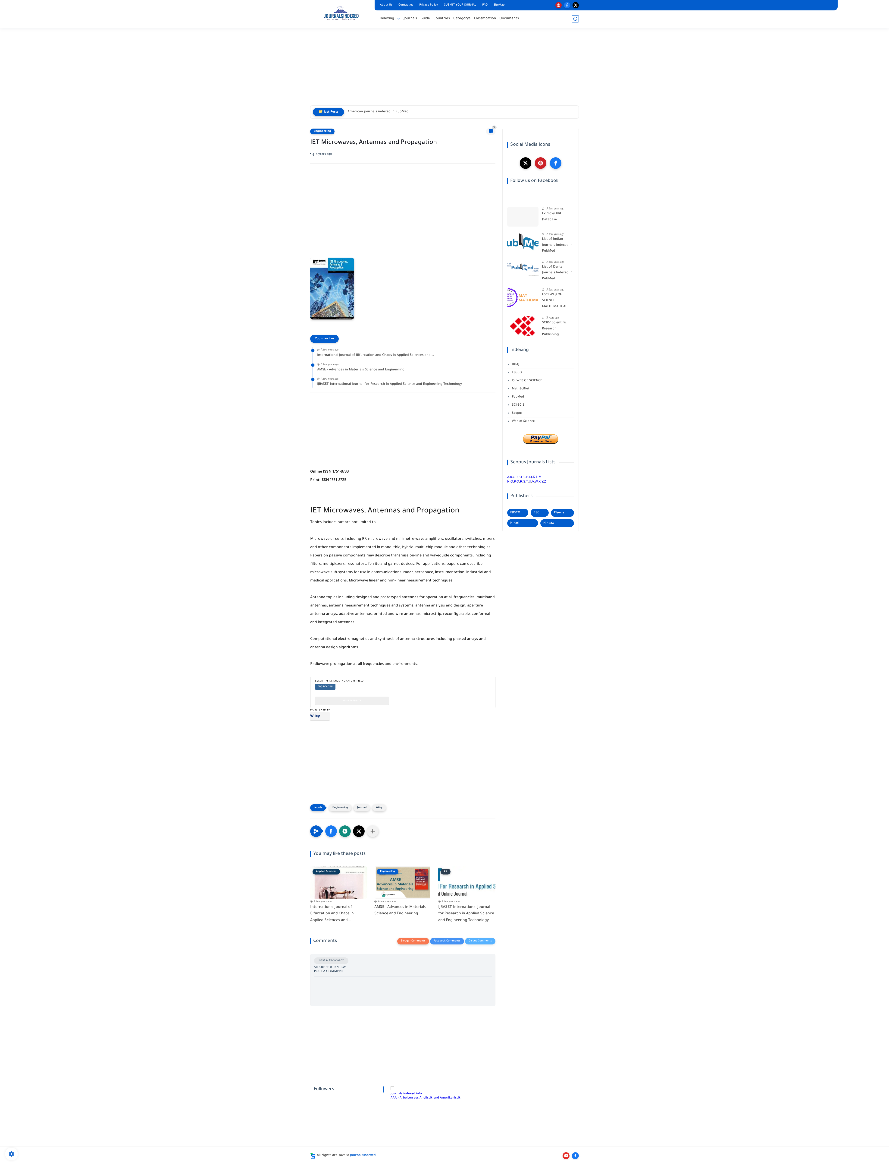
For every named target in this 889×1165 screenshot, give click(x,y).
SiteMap (499, 5)
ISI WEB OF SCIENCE (526, 380)
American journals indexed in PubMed (378, 112)
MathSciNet (520, 389)
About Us (386, 5)
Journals (410, 19)
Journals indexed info (406, 1094)
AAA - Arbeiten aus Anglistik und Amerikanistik (425, 1098)
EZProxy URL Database (552, 217)
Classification (485, 19)
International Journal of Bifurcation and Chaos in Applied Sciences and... (375, 355)
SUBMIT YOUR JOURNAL (460, 5)
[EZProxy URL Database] (522, 217)
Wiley (315, 716)
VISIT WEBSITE (352, 701)
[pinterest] (558, 5)
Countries (441, 19)
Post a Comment (331, 960)
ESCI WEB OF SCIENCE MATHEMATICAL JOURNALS (554, 301)
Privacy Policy (428, 5)
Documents (509, 19)
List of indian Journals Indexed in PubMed (557, 245)
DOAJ (515, 364)
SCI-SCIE (517, 405)
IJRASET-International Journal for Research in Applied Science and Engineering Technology (389, 384)
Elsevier (560, 513)
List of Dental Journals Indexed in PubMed (557, 273)
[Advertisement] (444, 69)
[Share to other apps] (373, 831)
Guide (425, 19)
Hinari (514, 523)
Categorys (461, 19)
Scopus (516, 413)
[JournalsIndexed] (341, 13)
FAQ (485, 5)
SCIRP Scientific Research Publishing (554, 329)
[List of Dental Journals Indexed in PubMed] (522, 270)
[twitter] (576, 5)
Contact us (405, 5)
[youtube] (566, 1155)
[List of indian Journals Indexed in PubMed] (522, 242)
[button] (331, 831)
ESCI (537, 513)
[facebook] (567, 5)
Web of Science (523, 421)
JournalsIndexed (363, 1155)
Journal (361, 807)
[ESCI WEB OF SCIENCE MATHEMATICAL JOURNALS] (522, 298)
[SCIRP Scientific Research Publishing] (522, 326)
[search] (575, 18)
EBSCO (516, 372)
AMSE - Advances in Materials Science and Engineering (360, 370)
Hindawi (549, 523)
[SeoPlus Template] (313, 1155)
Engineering (322, 131)
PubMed (517, 397)
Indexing (387, 19)
